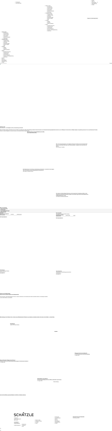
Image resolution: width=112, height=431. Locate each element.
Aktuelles (27, 130)
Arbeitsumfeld (3, 209)
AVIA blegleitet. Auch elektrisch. (42, 378)
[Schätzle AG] (24, 415)
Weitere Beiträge (56, 381)
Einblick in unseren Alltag (4, 130)
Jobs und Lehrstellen (18, 130)
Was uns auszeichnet (11, 130)
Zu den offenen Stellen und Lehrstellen (6, 297)
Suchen (111, 63)
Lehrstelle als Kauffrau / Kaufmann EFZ (60, 215)
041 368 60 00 (16, 422)
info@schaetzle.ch (17, 423)
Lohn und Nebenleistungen (5, 210)
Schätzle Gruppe (23, 130)
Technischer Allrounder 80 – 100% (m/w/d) (4, 214)
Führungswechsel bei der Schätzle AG (81, 353)
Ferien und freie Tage (4, 208)
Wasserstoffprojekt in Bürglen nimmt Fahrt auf (7, 360)
